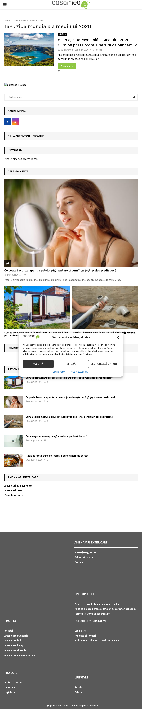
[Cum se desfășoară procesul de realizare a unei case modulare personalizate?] (37, 307)
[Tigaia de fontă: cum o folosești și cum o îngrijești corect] (13, 460)
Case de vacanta (13, 495)
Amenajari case (13, 490)
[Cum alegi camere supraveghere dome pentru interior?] (13, 441)
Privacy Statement (79, 372)
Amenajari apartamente (18, 485)
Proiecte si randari (85, 635)
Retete (78, 687)
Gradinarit (80, 562)
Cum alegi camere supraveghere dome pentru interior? (56, 436)
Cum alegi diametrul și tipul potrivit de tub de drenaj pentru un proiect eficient (69, 416)
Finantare (9, 687)
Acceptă (38, 363)
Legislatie (9, 692)
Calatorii (79, 692)
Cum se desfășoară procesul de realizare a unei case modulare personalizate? (69, 377)
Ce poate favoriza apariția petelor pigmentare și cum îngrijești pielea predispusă (60, 270)
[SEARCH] (134, 97)
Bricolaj (8, 630)
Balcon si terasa (83, 557)
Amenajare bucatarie (16, 635)
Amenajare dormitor (16, 650)
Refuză (71, 363)
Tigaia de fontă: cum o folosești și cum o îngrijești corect (57, 455)
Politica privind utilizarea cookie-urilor (96, 604)
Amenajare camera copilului (20, 655)
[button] (117, 337)
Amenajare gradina (85, 552)
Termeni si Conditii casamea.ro (92, 613)
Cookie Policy (59, 372)
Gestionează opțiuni (103, 363)
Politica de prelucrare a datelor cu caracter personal (105, 609)
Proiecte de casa (14, 682)
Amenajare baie (13, 640)
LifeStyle (62, 34)
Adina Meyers (67, 50)
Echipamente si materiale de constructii (97, 640)
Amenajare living (13, 645)
